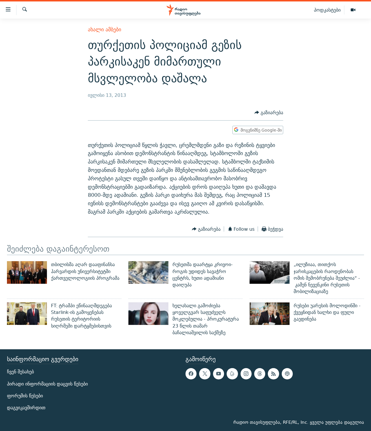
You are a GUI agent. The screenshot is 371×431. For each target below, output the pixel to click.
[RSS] (273, 373)
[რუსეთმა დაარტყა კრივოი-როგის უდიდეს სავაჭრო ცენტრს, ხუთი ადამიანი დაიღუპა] (148, 272)
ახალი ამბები (104, 29)
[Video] (353, 10)
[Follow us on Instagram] (246, 373)
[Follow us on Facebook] (191, 373)
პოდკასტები (327, 10)
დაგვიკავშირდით (26, 407)
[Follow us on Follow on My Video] (232, 373)
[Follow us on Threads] (259, 373)
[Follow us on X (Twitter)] (204, 373)
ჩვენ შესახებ (20, 372)
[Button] (268, 112)
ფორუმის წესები (25, 395)
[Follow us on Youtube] (218, 373)
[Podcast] (287, 373)
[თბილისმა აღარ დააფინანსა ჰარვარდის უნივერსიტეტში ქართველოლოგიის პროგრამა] (27, 272)
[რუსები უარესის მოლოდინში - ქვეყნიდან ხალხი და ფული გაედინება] (270, 313)
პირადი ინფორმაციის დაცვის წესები (47, 384)
